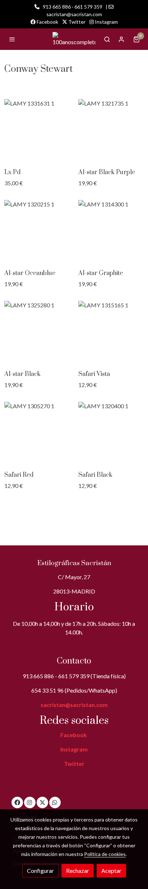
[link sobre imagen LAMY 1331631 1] (37, 131)
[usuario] (121, 39)
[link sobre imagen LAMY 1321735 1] (111, 131)
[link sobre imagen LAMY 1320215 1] (37, 232)
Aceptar (111, 870)
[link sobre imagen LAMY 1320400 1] (111, 433)
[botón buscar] (107, 39)
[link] (74, 39)
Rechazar (77, 870)
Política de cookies (105, 854)
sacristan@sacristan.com (74, 704)
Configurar (40, 870)
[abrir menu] (12, 39)
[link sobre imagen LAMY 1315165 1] (111, 333)
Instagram (106, 22)
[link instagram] (29, 802)
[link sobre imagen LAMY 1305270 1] (37, 433)
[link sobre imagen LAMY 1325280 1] (37, 333)
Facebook (47, 22)
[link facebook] (17, 802)
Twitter (76, 22)
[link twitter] (42, 802)
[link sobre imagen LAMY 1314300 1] (111, 232)
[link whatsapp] (54, 802)
